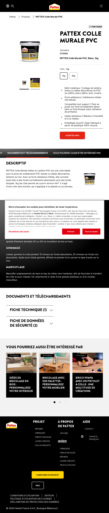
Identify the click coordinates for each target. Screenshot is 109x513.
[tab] (54, 402)
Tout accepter (91, 231)
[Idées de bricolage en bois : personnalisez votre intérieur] (21, 375)
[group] (29, 58)
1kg (63, 76)
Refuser (71, 231)
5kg (73, 76)
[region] (54, 219)
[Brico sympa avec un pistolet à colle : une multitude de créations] (87, 375)
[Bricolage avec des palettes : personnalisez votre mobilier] (54, 375)
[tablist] (54, 402)
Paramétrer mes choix (19, 231)
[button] (29, 310)
